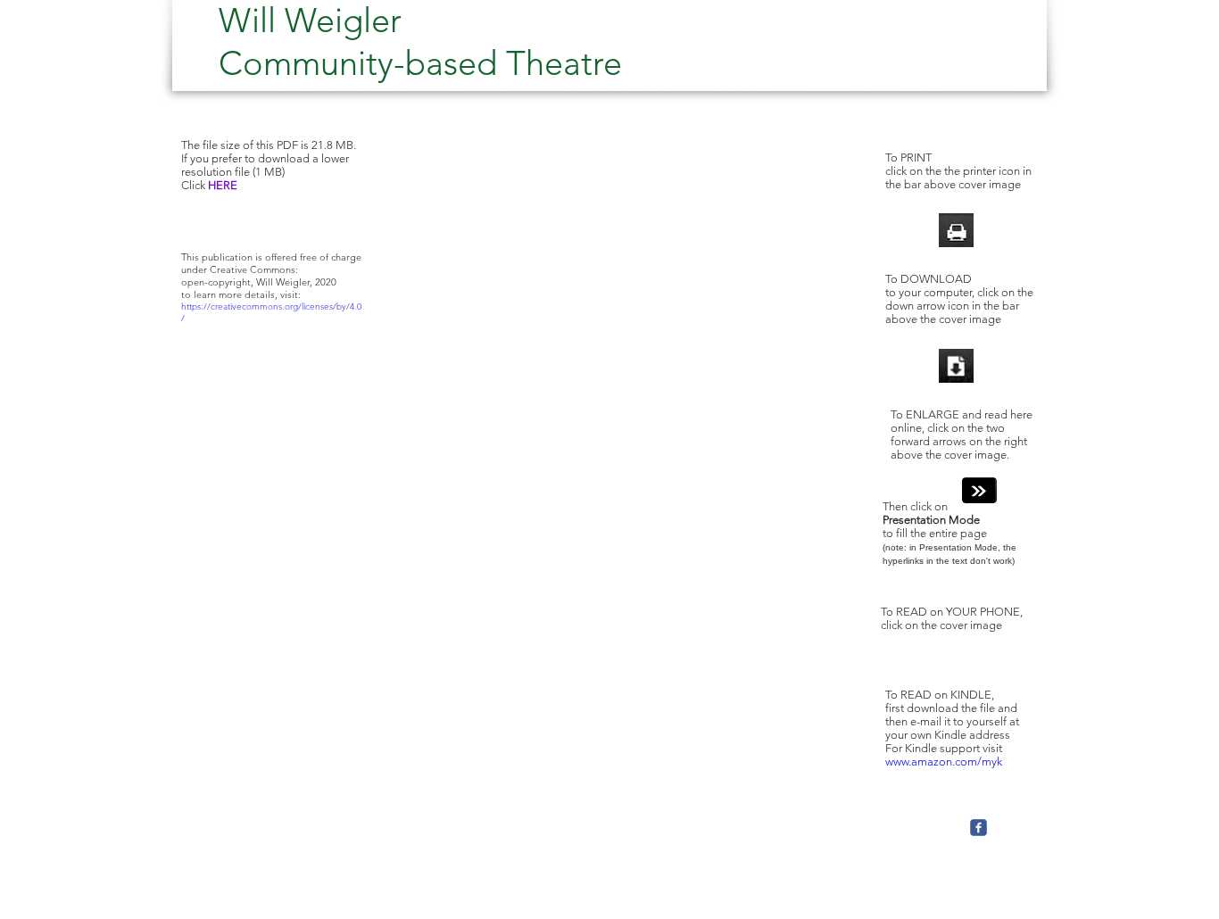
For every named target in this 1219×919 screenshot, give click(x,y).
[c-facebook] (978, 827)
